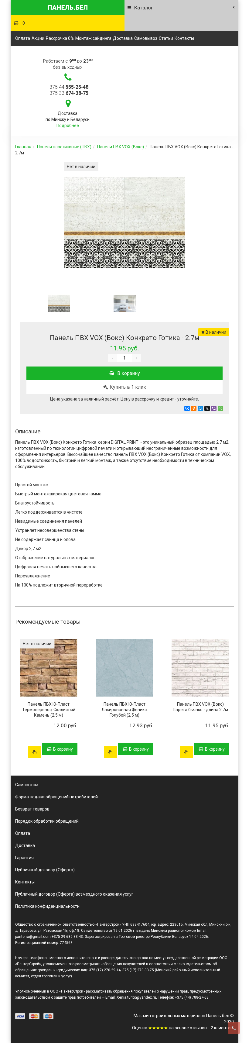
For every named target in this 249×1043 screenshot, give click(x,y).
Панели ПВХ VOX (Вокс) (120, 146)
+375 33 (67, 93)
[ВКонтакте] (187, 408)
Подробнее (67, 125)
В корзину (128, 373)
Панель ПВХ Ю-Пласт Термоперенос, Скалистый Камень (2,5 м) (48, 710)
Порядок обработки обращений (47, 821)
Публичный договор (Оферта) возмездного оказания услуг (74, 894)
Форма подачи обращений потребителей (56, 796)
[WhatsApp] (220, 408)
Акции (38, 38)
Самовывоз (145, 38)
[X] (207, 408)
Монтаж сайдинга (93, 38)
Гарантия (24, 857)
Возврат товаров (32, 809)
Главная (23, 146)
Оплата (22, 38)
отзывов (198, 1027)
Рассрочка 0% (60, 38)
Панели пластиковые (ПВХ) (64, 146)
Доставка (123, 38)
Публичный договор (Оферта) (45, 869)
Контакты (184, 38)
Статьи (166, 38)
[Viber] (214, 408)
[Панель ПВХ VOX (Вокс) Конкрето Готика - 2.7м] (59, 303)
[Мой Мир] (200, 408)
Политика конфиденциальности (47, 906)
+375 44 (67, 87)
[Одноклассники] (193, 408)
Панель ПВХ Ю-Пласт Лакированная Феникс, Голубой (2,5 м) (124, 710)
